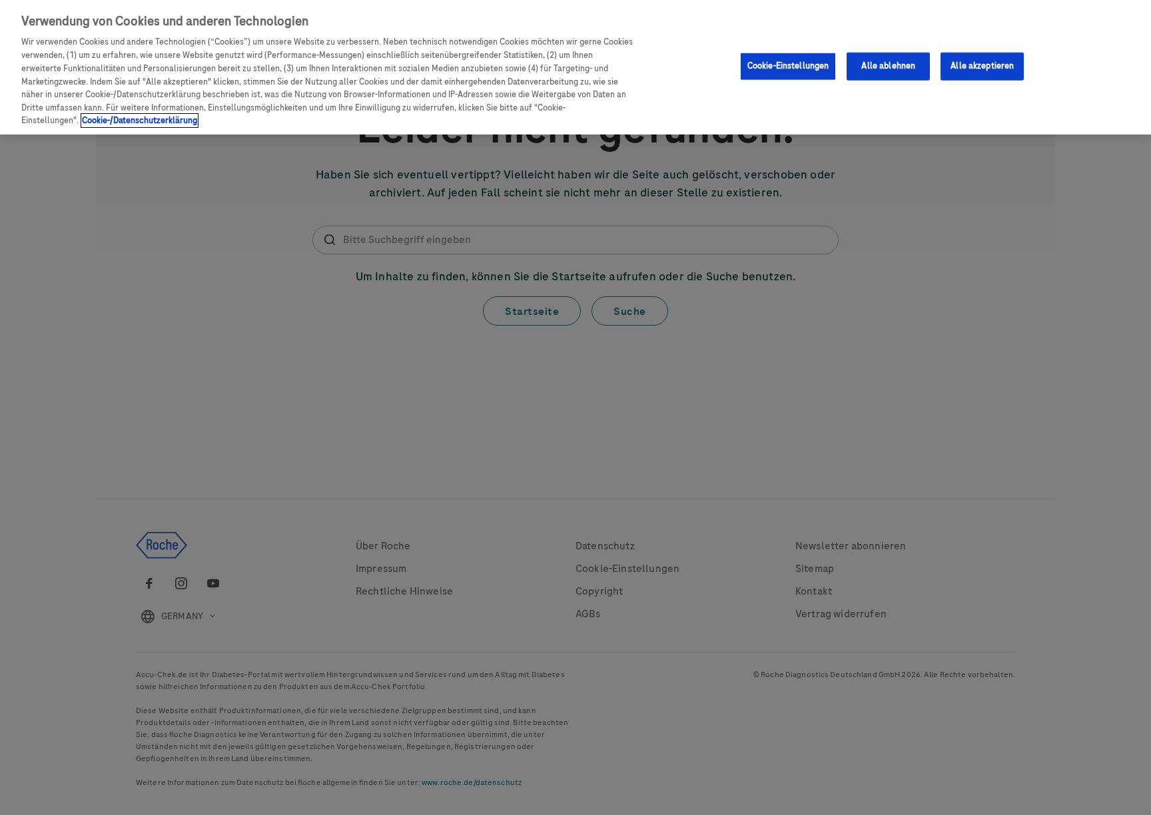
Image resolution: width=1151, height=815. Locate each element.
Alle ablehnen (888, 65)
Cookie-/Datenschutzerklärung (139, 121)
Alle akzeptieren (982, 65)
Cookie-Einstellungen (788, 65)
